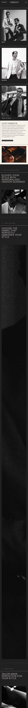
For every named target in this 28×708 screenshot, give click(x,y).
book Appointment (7, 140)
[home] (12, 2)
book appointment (7, 705)
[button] (25, 2)
